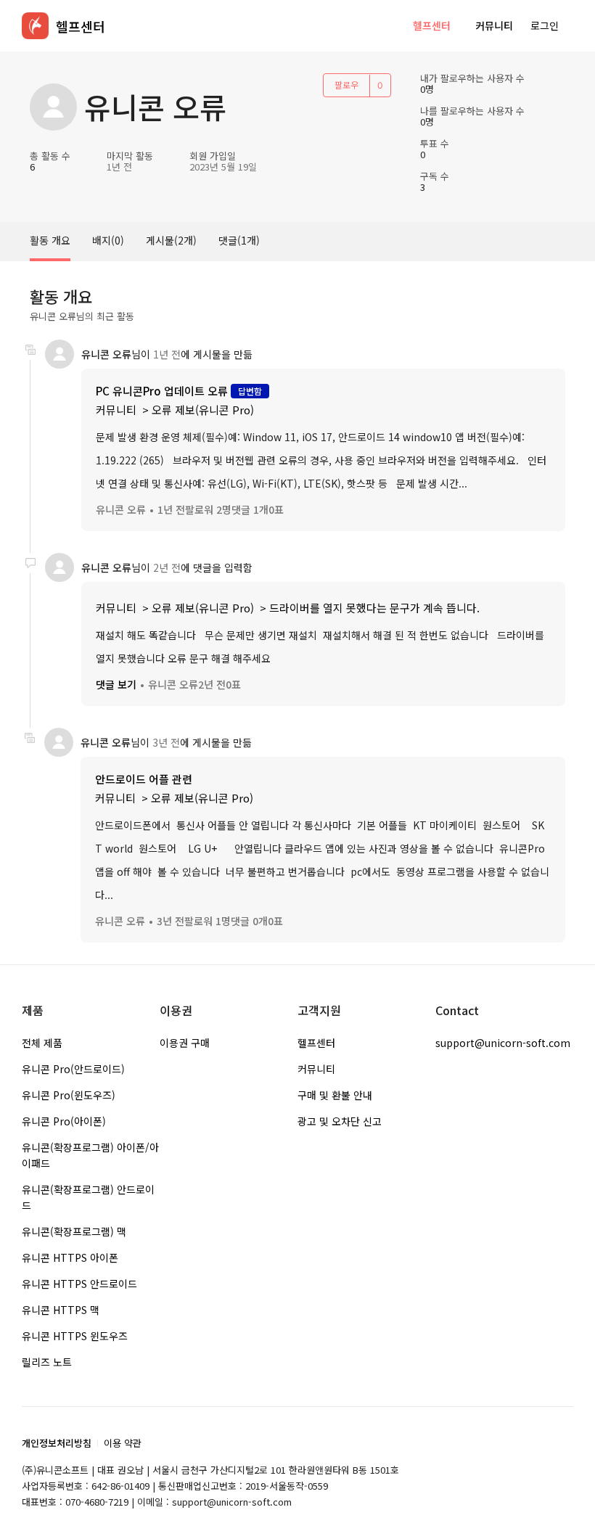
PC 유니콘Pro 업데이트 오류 (162, 390)
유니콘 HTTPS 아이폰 (70, 1257)
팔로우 (346, 84)
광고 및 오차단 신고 (340, 1121)
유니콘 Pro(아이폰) (64, 1121)
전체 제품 (42, 1042)
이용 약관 (122, 1443)
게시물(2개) (171, 240)
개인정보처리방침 (56, 1443)
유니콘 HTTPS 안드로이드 (79, 1283)
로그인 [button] (544, 25)
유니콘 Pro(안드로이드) (73, 1069)
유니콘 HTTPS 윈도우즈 (75, 1336)
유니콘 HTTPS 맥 (60, 1309)
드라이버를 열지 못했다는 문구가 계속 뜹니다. (374, 607)
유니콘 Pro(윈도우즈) (68, 1095)
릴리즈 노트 (47, 1362)
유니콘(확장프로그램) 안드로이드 (88, 1197)
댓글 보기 (116, 684)
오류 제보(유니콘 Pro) (203, 409)
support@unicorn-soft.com (502, 1042)
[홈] (35, 25)
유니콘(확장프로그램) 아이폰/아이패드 (90, 1155)
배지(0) (108, 240)
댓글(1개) (239, 240)
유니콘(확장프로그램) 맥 (74, 1231)
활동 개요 (50, 240)
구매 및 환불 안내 (335, 1095)
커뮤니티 (494, 25)
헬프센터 (432, 25)
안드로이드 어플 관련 (143, 779)
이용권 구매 (185, 1042)
